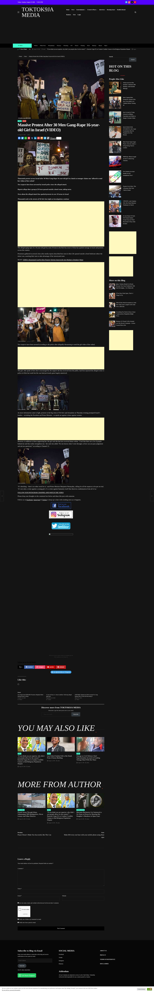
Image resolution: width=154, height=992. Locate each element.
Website (64, 895)
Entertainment (80, 9)
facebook (30, 667)
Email (20, 895)
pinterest (62, 667)
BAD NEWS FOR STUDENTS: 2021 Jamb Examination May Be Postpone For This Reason (129, 130)
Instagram (37, 500)
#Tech (88, 45)
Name (20, 888)
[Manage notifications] (150, 989)
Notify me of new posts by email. (27, 922)
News (72, 9)
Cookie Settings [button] (141, 989)
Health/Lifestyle (121, 9)
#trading (83, 45)
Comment (21, 868)
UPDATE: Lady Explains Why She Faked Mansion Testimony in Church (129, 203)
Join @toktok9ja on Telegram (61, 672)
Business (68, 14)
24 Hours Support (28, 975)
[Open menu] (18, 12)
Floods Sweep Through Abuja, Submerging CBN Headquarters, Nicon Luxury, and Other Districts (30, 814)
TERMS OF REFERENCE (107, 959)
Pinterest (61, 963)
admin (93, 49)
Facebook (29, 500)
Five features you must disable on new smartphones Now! (129, 173)
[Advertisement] (77, 31)
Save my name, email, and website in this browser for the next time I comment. (39, 903)
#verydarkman (51, 45)
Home (67, 9)
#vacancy (59, 45)
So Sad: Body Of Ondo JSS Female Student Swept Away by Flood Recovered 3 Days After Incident (129, 219)
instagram (41, 667)
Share (53, 138)
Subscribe (75, 714)
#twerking (66, 45)
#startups (94, 45)
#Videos (36, 45)
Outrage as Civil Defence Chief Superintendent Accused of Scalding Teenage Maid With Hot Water (88, 758)
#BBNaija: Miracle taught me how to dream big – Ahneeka (129, 158)
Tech (74, 14)
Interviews (102, 9)
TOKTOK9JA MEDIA (37, 12)
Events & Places (91, 9)
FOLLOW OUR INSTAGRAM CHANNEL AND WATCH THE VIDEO (41, 492)
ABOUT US (103, 950)
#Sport (105, 45)
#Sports (100, 45)
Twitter (44, 500)
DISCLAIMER (104, 963)
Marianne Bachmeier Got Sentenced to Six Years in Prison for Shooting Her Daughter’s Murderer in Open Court (124, 49)
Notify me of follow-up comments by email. (30, 919)
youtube (52, 667)
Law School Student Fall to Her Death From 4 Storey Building (59, 757)
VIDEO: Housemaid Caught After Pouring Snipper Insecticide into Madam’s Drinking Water (53, 260)
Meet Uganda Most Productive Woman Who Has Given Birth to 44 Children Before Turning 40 (129, 101)
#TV (72, 45)
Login (79, 14)
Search (111, 56)
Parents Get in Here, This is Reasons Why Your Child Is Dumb (129, 188)
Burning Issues (111, 9)
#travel (76, 45)
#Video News (43, 45)
